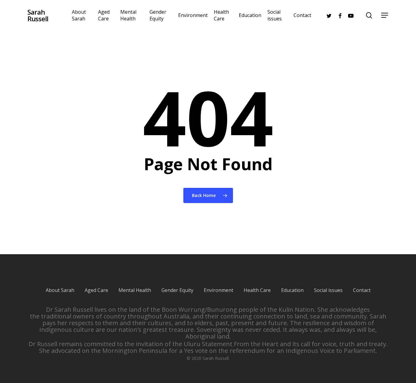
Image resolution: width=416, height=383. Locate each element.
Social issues (328, 290)
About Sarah (60, 290)
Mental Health (134, 290)
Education (292, 290)
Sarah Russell (37, 15)
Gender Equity (177, 290)
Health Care (257, 290)
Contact (362, 290)
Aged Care (96, 290)
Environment (218, 290)
